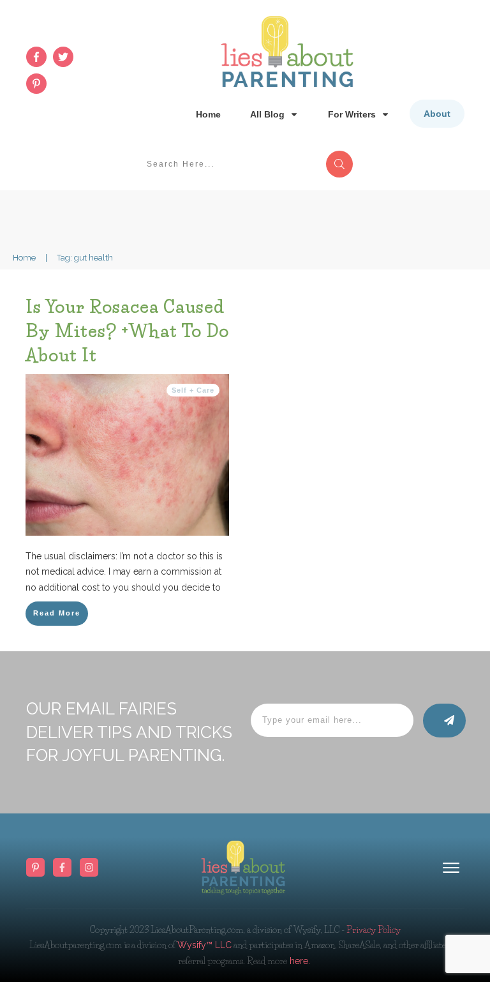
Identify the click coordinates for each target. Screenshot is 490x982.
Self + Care (193, 390)
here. (298, 961)
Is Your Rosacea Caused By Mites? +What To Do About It (127, 331)
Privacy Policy (373, 929)
